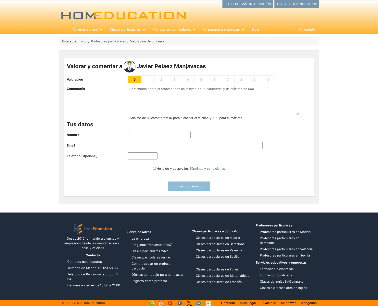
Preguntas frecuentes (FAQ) (152, 245)
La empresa (140, 238)
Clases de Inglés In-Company (281, 281)
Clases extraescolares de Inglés (283, 288)
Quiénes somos (85, 29)
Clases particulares (125, 29)
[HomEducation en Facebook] (180, 303)
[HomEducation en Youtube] (170, 303)
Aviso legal (248, 303)
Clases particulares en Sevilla (217, 256)
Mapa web (288, 303)
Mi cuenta (307, 29)
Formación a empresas (221, 29)
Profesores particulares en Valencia (286, 249)
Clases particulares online (151, 257)
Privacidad (268, 303)
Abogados (309, 303)
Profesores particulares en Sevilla (285, 255)
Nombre (73, 135)
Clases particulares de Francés (219, 282)
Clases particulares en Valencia (219, 250)
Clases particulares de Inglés (217, 269)
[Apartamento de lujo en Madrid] (208, 303)
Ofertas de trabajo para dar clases (157, 275)
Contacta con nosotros (84, 262)
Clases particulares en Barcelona (220, 244)
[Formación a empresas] (242, 29)
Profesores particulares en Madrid (285, 232)
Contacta (228, 303)
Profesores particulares (172, 29)
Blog (255, 29)
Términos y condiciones (207, 168)
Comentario (76, 89)
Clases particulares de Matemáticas (222, 276)
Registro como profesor (149, 281)
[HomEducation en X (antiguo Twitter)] (189, 303)
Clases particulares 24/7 (150, 251)
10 (268, 80)
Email (71, 145)
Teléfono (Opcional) (82, 156)
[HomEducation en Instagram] (161, 303)
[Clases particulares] (143, 29)
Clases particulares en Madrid (218, 238)
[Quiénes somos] (100, 29)
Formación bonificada (276, 275)
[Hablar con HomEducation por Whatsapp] (151, 303)
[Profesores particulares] (193, 29)
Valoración (75, 79)
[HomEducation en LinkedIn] (198, 303)
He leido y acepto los (191, 168)
